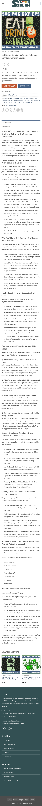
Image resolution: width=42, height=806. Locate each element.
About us (7, 740)
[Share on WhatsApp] (3, 110)
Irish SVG (26, 100)
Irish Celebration (18, 100)
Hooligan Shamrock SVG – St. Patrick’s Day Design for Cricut (31, 679)
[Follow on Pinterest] (10, 728)
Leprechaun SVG (35, 100)
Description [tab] (6, 122)
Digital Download (14, 98)
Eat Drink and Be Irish (26, 98)
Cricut (6, 98)
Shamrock (19, 102)
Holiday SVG (9, 100)
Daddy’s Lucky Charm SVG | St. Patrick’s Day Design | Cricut (10, 679)
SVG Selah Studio (11, 105)
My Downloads (9, 748)
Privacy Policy (8, 772)
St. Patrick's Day (28, 102)
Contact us (7, 757)
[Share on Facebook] (7, 110)
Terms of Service (9, 776)
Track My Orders (9, 744)
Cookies (6, 752)
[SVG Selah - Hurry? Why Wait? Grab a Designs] (21, 3)
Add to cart (9, 86)
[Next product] (3, 64)
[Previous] (1, 671)
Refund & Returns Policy (12, 781)
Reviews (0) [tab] (6, 126)
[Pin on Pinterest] (18, 110)
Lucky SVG (5, 102)
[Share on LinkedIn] (21, 110)
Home (4, 52)
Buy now (24, 86)
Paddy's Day (12, 102)
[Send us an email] (7, 728)
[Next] (40, 671)
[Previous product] (7, 64)
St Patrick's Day (14, 52)
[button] (3, 3)
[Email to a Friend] (14, 110)
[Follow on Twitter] (3, 728)
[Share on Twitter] (10, 110)
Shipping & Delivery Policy (12, 768)
